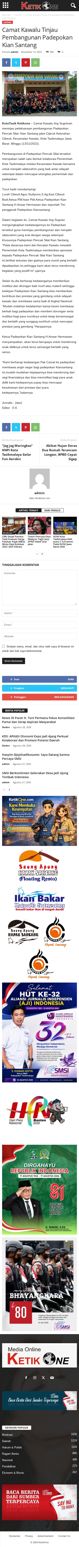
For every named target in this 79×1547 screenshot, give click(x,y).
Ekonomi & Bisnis (13, 1472)
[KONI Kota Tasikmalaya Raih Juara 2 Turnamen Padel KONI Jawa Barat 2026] (65, 525)
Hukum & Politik (12, 1447)
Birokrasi (7, 532)
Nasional (7, 1460)
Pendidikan (9, 1466)
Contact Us (64, 1535)
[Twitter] (16, 62)
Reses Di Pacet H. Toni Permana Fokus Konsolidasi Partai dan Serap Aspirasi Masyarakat (38, 720)
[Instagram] (35, 1378)
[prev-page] (37, 554)
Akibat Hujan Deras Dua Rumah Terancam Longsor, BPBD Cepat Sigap (59, 452)
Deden (6, 727)
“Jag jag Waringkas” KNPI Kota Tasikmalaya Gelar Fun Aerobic (17, 452)
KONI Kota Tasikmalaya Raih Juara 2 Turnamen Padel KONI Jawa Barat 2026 (63, 541)
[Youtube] (52, 1378)
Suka (71, 679)
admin (14, 51)
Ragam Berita (10, 1453)
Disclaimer (14, 1535)
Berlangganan (64, 697)
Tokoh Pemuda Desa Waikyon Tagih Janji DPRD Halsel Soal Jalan (39, 540)
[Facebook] (6, 62)
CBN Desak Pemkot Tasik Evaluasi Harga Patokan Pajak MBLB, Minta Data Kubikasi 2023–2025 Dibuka (13, 541)
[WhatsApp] (35, 62)
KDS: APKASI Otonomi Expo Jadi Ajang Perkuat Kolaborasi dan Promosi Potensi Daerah (35, 738)
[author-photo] (39, 479)
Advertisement (46, 1535)
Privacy (29, 1535)
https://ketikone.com (39, 498)
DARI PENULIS (52, 510)
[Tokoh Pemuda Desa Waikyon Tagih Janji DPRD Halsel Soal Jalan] (39, 525)
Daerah (18, 14)
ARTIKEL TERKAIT (28, 510)
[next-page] (42, 554)
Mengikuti (67, 688)
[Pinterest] (25, 62)
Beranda (6, 14)
